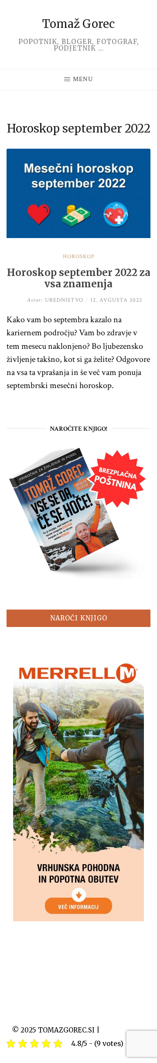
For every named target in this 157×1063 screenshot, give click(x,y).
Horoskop (79, 256)
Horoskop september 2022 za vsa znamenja (78, 278)
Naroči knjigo (78, 618)
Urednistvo (55, 300)
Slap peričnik (123, 1030)
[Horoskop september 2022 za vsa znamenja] (78, 235)
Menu (83, 79)
